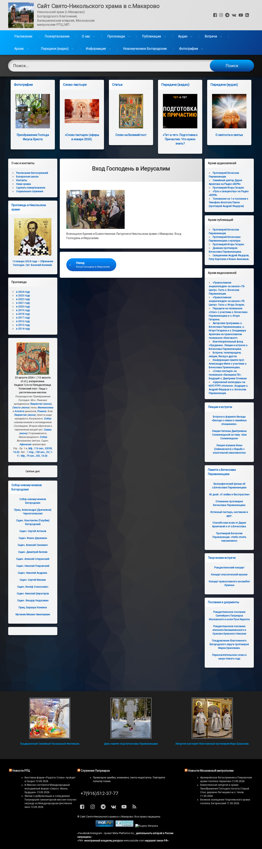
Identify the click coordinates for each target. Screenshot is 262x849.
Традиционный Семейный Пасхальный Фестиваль (49, 743)
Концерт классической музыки (229, 574)
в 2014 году (23, 328)
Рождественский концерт (229, 567)
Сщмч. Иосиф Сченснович (32, 586)
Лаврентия (36, 403)
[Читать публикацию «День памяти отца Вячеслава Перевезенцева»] (131, 718)
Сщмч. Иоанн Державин (33, 538)
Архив (19, 49)
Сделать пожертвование (30, 187)
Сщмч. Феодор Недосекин (33, 600)
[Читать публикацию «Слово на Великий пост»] (131, 111)
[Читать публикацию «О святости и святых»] (229, 111)
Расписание (23, 36)
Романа (41, 411)
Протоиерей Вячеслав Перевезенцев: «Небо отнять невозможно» (229, 537)
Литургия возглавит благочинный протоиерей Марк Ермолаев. (212, 743)
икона (47, 403)
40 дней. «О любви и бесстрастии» (229, 494)
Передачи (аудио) (224, 85)
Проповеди (116, 36)
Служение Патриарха (95, 770)
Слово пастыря (75, 85)
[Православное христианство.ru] (124, 825)
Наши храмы (23, 184)
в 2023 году (23, 295)
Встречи (211, 36)
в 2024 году (23, 291)
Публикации (151, 36)
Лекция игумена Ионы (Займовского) (229, 449)
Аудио (182, 36)
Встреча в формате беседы (229, 420)
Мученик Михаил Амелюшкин (33, 614)
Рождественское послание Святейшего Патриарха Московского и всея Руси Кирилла (229, 616)
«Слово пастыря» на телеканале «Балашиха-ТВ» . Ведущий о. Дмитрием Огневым (228, 375)
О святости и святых (229, 135)
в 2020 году (23, 306)
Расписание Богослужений (32, 173)
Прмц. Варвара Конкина (33, 607)
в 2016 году (23, 321)
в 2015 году (23, 325)
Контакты (21, 180)
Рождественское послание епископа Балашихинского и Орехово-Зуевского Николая (229, 630)
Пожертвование (57, 36)
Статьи (117, 85)
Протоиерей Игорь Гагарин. (229, 244)
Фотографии (188, 49)
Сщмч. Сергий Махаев (33, 579)
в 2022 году (23, 299)
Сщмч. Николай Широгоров (33, 593)
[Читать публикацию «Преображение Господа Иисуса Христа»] (33, 111)
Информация (96, 49)
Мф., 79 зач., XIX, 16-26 (34, 455)
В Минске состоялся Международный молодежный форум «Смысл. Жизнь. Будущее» (47, 789)
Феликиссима (45, 407)
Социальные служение (29, 191)
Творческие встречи (222, 557)
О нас (86, 36)
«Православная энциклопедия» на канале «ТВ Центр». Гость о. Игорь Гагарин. (227, 301)
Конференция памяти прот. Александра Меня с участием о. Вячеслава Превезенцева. (228, 364)
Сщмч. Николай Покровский (32, 565)
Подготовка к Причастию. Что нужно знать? (180, 139)
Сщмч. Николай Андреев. (33, 572)
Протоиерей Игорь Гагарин (228, 187)
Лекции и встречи (220, 407)
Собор (47, 418)
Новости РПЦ (21, 770)
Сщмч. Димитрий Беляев (32, 552)
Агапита (19, 411)
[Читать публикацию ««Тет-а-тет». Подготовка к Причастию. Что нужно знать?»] (180, 111)
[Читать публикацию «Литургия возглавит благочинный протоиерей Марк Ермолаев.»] (212, 718)
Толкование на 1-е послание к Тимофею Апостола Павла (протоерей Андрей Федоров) (228, 202)
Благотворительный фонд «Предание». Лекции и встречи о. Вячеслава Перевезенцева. (228, 345)
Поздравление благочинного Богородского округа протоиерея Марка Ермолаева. (229, 644)
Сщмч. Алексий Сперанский (32, 559)
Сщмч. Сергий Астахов (32, 531)
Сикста (16, 407)
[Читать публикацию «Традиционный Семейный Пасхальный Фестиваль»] (49, 718)
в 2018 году (23, 314)
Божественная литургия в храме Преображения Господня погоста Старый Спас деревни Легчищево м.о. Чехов (224, 789)
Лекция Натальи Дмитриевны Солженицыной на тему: (229, 435)
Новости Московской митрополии (211, 770)
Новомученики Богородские (145, 49)
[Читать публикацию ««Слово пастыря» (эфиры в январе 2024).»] (82, 111)
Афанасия (25, 444)
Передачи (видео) (55, 49)
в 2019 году (23, 310)
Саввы (47, 429)
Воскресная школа (27, 176)
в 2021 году (23, 302)
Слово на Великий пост (131, 135)
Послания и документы (223, 602)
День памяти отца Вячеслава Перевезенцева (131, 743)
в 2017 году (23, 317)
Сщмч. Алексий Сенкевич (33, 545)
